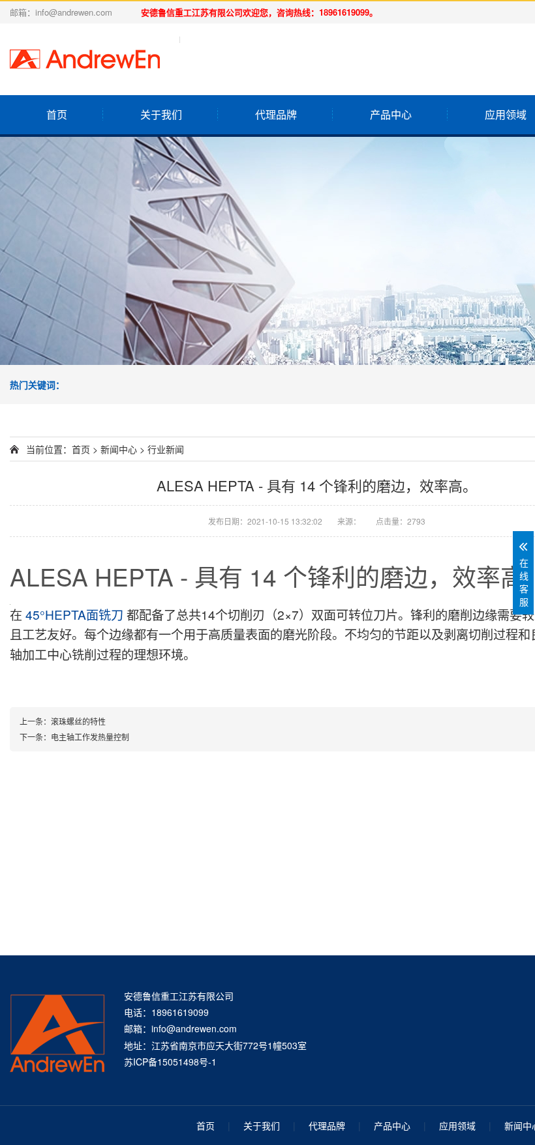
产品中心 (391, 114)
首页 (56, 114)
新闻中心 (118, 449)
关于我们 (161, 114)
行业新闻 (165, 449)
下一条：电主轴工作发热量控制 (74, 736)
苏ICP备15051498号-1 (170, 1061)
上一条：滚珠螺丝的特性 (63, 721)
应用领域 (457, 1125)
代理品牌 (276, 114)
